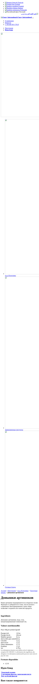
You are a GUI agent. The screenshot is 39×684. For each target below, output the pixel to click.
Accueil (3, 591)
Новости (8, 23)
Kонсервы (22, 591)
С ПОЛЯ (12, 24)
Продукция (9, 28)
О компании (9, 21)
